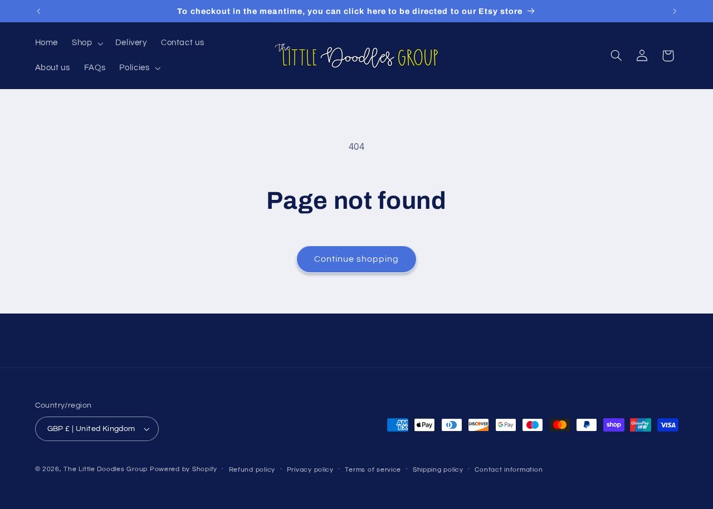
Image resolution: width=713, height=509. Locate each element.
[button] (86, 43)
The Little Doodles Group (106, 469)
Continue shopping (356, 258)
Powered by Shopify (183, 469)
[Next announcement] (674, 11)
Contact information (509, 470)
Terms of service (373, 470)
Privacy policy (310, 470)
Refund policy (252, 470)
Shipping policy (438, 470)
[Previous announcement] (38, 11)
